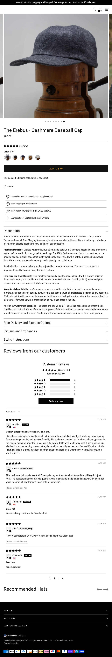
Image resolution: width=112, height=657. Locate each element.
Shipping (21, 178)
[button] (11, 146)
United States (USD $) (15, 636)
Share (10, 187)
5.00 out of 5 (63, 370)
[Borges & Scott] (5, 9)
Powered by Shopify (11, 643)
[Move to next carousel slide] (105, 589)
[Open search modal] (94, 9)
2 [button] (54, 578)
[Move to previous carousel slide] (99, 589)
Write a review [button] (56, 401)
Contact (28, 218)
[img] (13, 420)
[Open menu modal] (107, 9)
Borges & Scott (23, 640)
